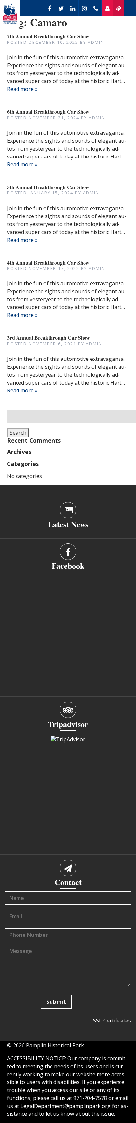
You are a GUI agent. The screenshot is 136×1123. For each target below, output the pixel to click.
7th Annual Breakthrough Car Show (48, 36)
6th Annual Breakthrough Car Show (48, 111)
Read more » (22, 89)
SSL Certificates (112, 1020)
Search (18, 432)
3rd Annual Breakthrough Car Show (48, 337)
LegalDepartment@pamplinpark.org (65, 1105)
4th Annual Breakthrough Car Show (48, 262)
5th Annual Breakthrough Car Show (48, 187)
